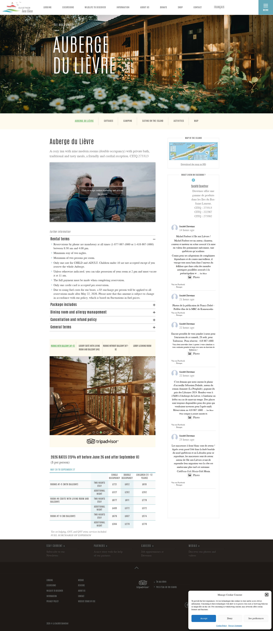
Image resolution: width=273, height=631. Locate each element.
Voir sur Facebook (178, 284)
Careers (146, 546)
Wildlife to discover (95, 7)
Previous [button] (52, 396)
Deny (230, 618)
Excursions (68, 7)
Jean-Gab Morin (190, 471)
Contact (198, 7)
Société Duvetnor (187, 226)
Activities (179, 121)
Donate (163, 7)
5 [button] (108, 432)
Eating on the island (152, 121)
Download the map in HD (193, 164)
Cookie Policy (221, 625)
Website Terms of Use (86, 601)
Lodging (47, 7)
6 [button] (111, 432)
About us (144, 7)
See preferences (256, 618)
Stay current (54, 546)
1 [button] (94, 432)
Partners (99, 546)
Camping (127, 121)
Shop (180, 7)
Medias (193, 546)
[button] (266, 594)
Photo (196, 277)
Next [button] (153, 396)
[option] (102, 395)
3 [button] (101, 432)
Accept (203, 618)
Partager (179, 287)
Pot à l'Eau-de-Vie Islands (166, 587)
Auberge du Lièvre (84, 121)
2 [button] (97, 432)
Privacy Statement (235, 625)
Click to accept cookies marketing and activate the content (102, 192)
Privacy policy (52, 601)
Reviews (81, 586)
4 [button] (104, 432)
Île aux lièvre (161, 582)
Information (123, 7)
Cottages (108, 121)
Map (196, 121)
